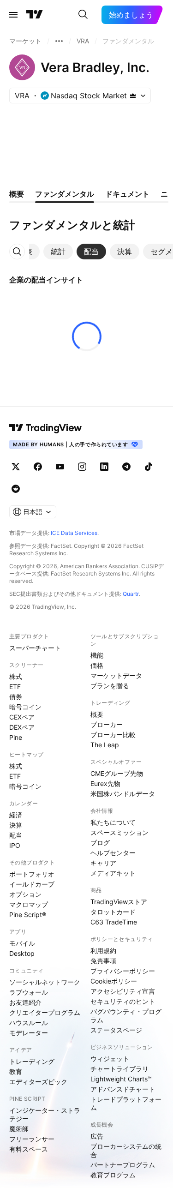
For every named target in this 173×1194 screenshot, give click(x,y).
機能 (96, 655)
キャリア (103, 863)
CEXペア (22, 717)
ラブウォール (28, 992)
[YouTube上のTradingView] (60, 466)
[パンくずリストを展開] (59, 41)
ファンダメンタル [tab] (64, 193)
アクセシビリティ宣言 (122, 991)
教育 (15, 1071)
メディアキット (113, 873)
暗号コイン (25, 707)
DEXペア (22, 727)
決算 (15, 825)
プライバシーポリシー (122, 971)
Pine (15, 737)
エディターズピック (38, 1082)
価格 (96, 665)
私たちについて (113, 822)
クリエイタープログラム (44, 1012)
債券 (15, 697)
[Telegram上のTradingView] (126, 466)
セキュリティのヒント (122, 1001)
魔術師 (19, 1129)
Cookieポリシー (113, 981)
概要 (96, 714)
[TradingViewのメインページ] (34, 14)
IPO (14, 845)
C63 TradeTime (113, 922)
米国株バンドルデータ (122, 794)
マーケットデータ (116, 675)
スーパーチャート (35, 648)
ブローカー (106, 724)
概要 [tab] (16, 193)
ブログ (100, 842)
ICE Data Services (74, 532)
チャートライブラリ (119, 1069)
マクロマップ (28, 904)
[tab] (58, 251)
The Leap (104, 745)
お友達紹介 (25, 1002)
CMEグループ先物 (116, 773)
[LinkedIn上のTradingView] (104, 466)
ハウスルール (28, 1022)
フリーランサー (31, 1139)
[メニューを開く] (13, 15)
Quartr (131, 593)
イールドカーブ (31, 884)
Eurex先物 (105, 783)
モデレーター (28, 1033)
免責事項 (103, 961)
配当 (15, 835)
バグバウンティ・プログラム (125, 1016)
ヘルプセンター (113, 853)
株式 (15, 676)
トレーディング (31, 1061)
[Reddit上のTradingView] (15, 488)
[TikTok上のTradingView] (148, 466)
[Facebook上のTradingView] (37, 466)
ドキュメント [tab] (127, 193)
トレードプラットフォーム (125, 1103)
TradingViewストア (118, 902)
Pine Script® (27, 914)
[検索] (83, 15)
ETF (15, 686)
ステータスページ (116, 1030)
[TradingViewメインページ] (45, 427)
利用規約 (103, 950)
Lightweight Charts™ (121, 1079)
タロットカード (113, 912)
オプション (25, 894)
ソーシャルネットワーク (44, 982)
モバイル (22, 943)
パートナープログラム (122, 1165)
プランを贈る (109, 686)
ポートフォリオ (31, 874)
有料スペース (28, 1149)
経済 (15, 815)
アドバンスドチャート (122, 1089)
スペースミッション (119, 832)
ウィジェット (109, 1058)
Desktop (22, 953)
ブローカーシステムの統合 (125, 1150)
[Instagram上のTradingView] (82, 466)
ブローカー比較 (113, 734)
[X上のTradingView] (15, 466)
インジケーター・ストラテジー (44, 1114)
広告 (96, 1136)
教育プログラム (113, 1175)
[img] (133, 95)
